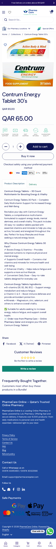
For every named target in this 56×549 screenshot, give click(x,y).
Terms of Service (10, 439)
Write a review (28, 368)
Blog (4, 450)
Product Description (14, 183)
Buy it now (28, 156)
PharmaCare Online (29, 526)
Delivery (33, 184)
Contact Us (7, 442)
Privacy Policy (8, 435)
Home (4, 34)
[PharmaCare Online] (30, 12)
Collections (16, 34)
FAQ (4, 446)
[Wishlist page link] (9, 12)
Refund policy (8, 454)
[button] (16, 29)
